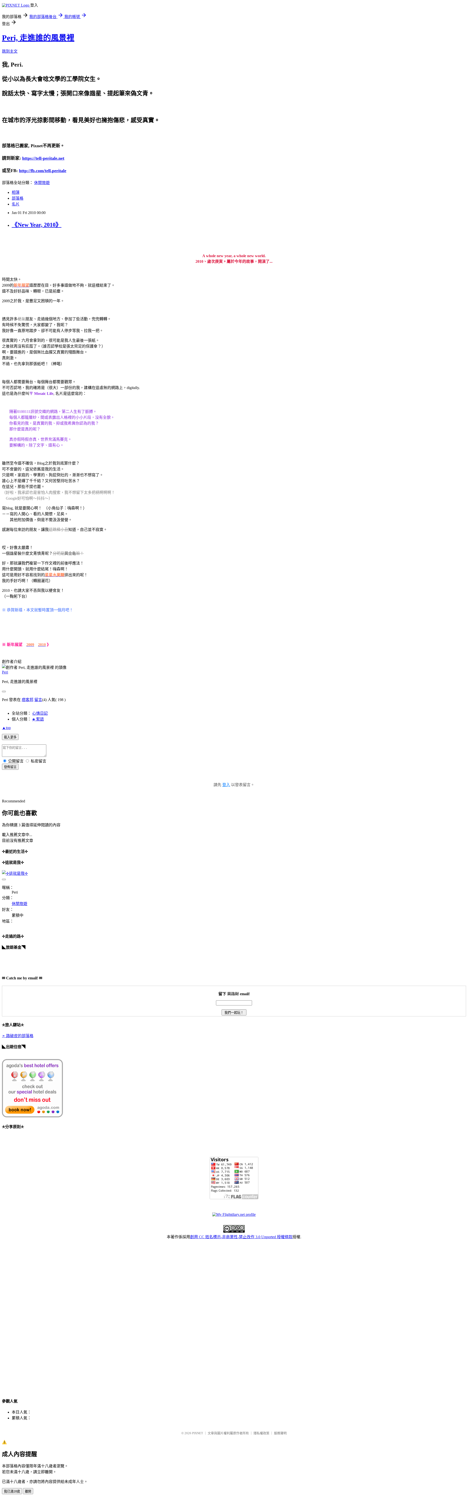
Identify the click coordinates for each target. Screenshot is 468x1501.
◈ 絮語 (38, 719)
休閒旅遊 (42, 183)
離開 (28, 1491)
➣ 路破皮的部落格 (17, 1036)
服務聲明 (280, 1433)
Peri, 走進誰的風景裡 (38, 37)
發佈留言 (10, 767)
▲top (6, 728)
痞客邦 (27, 700)
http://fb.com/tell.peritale (42, 170)
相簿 (16, 192)
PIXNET (197, 1433)
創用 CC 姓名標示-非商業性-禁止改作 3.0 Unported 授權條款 (241, 1237)
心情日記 (40, 713)
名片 (16, 204)
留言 (38, 700)
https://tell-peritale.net (43, 158)
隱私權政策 (261, 1433)
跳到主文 (10, 51)
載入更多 (10, 737)
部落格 (17, 198)
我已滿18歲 (12, 1491)
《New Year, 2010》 (36, 225)
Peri (5, 672)
